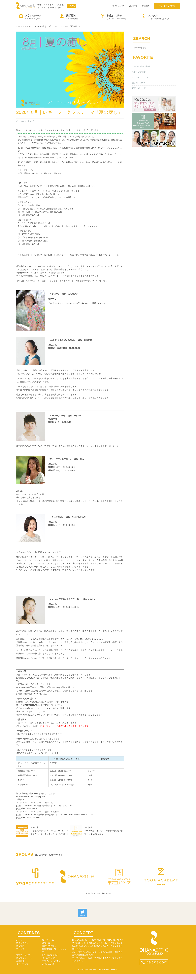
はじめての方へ (118, 5)
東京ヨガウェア (139, 88)
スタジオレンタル (140, 77)
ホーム (19, 940)
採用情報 (133, 5)
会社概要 (146, 5)
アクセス (20, 949)
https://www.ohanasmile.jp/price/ (30, 796)
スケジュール (32, 17)
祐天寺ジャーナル (24, 958)
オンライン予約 (167, 5)
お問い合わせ (48, 964)
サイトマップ (22, 964)
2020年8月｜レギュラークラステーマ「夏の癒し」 (69, 112)
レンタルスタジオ (50, 955)
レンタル (160, 17)
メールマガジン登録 (141, 66)
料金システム (116, 17)
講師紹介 (72, 17)
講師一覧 (46, 943)
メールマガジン (49, 958)
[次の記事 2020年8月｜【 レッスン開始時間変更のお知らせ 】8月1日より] (97, 836)
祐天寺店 (72, 6)
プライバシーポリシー (52, 961)
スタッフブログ (139, 72)
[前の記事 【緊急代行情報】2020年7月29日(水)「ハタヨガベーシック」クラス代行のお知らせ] (43, 836)
